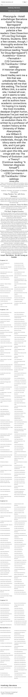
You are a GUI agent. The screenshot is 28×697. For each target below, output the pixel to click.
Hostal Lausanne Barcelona (19, 611)
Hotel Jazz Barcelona (18, 551)
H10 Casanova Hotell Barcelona (6, 387)
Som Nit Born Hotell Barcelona (19, 489)
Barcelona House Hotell (4, 510)
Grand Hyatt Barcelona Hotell (19, 272)
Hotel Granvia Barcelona (4, 551)
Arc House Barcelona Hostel (5, 635)
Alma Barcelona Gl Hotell (18, 263)
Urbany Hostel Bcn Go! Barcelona (6, 676)
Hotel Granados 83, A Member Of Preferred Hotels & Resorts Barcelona (6, 435)
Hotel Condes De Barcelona (5, 425)
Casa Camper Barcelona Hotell (19, 337)
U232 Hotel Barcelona (4, 494)
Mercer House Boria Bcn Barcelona (20, 454)
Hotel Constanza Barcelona (19, 613)
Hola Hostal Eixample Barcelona (20, 653)
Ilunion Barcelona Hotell (18, 449)
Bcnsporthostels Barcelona (19, 637)
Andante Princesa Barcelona (5, 319)
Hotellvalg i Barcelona (14, 8)
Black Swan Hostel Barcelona (19, 639)
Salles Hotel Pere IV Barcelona (5, 486)
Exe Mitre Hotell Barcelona (19, 528)
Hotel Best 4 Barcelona (18, 420)
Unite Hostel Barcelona (18, 674)
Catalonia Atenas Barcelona (19, 339)
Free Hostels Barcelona (18, 651)
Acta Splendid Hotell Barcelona (5, 503)
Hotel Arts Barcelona (18, 273)
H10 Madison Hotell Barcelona (19, 388)
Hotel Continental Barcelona (19, 546)
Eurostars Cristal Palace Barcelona (6, 369)
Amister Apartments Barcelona (5, 632)
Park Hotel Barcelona (18, 581)
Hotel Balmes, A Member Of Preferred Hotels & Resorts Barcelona (5, 415)
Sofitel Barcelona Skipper (18, 299)
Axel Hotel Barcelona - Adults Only (20, 324)
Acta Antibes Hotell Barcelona (5, 603)
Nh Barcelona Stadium (4, 461)
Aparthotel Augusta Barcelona (5, 507)
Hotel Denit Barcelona (18, 547)
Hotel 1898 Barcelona (4, 409)
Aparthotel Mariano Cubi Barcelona (20, 323)
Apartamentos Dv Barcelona (19, 319)
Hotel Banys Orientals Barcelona (6, 544)
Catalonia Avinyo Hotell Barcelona (6, 512)
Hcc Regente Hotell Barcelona (5, 399)
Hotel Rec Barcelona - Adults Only (20, 560)
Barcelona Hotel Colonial (4, 330)
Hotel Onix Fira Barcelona (18, 555)
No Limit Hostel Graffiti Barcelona (6, 666)
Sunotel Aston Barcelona (4, 593)
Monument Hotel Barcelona (5, 292)
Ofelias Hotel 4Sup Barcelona (19, 470)
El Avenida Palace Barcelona (5, 367)
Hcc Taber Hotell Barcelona (5, 535)
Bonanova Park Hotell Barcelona (20, 603)
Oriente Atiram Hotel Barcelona (5, 581)
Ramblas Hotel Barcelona (4, 585)
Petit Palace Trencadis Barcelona (6, 479)
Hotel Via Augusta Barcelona (19, 619)
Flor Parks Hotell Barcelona (5, 530)
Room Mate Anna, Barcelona (19, 481)
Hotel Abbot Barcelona (18, 409)
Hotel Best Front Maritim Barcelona (6, 421)
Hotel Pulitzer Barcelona (4, 439)
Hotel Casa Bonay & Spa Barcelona (20, 421)
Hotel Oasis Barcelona (4, 617)
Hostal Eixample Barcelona (5, 610)
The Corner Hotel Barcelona (5, 491)
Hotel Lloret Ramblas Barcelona (20, 657)
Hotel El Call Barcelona (18, 655)
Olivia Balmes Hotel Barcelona (19, 472)
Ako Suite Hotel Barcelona (5, 316)
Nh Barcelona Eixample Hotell (5, 579)
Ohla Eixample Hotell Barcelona (6, 297)
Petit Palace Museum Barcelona (20, 477)
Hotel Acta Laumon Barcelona (5, 542)
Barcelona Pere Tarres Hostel (5, 637)
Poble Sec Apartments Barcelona (20, 666)
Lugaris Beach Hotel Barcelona (19, 660)
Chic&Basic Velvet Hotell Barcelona (20, 521)
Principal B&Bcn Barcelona (19, 583)
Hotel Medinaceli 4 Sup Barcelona (20, 434)
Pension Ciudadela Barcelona (5, 474)
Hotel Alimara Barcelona (4, 411)
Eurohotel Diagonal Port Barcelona (20, 367)
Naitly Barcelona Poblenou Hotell (20, 456)
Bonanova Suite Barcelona (19, 510)
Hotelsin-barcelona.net (7, 2)
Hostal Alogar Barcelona (4, 608)
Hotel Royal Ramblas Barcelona (6, 441)
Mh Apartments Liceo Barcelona (20, 664)
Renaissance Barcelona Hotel (19, 297)
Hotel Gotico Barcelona (18, 427)
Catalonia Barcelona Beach (5, 341)
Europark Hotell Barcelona (19, 526)
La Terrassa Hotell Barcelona (19, 567)
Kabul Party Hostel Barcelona (19, 658)
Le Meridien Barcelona (4, 287)
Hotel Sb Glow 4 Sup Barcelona (6, 444)
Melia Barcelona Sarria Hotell (5, 290)
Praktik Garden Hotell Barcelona (6, 624)
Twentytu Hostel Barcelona (5, 674)
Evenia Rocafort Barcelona (5, 528)
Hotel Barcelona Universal (5, 420)
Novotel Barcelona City (18, 465)
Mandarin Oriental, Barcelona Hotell (6, 289)
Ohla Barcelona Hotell (18, 295)
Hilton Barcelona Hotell (18, 400)
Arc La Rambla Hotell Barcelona (20, 507)
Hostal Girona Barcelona (4, 611)
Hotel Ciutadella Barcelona (5, 423)
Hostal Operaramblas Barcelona (6, 613)
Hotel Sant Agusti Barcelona (5, 563)
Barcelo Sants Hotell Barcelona (19, 328)
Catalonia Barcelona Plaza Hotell (20, 341)
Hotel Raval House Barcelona (5, 560)
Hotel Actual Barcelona (18, 542)
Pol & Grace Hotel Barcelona (19, 479)
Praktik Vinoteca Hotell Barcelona (6, 583)
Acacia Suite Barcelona (4, 314)
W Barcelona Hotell (3, 306)
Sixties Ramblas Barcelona (19, 590)
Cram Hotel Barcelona (18, 359)
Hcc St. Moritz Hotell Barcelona (19, 399)
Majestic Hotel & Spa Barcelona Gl (20, 287)
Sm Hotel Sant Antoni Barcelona (20, 592)
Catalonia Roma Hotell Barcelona (20, 515)
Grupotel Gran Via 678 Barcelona (20, 380)
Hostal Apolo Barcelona (18, 608)
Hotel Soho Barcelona (4, 565)
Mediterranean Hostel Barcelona (20, 662)
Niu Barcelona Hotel (17, 579)
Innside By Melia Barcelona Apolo (6, 451)
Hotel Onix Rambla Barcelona (5, 556)
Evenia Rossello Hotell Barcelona (20, 373)
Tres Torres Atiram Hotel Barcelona (20, 593)
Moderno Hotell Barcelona (19, 574)
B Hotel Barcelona (3, 508)
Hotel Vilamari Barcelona (18, 446)
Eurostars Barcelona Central (19, 266)
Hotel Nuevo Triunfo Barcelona (19, 615)
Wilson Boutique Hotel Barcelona (20, 494)
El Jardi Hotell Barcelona (4, 604)
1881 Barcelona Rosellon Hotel (5, 312)
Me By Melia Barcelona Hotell (19, 289)
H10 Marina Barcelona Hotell (19, 390)
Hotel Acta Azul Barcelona (19, 540)
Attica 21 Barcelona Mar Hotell (5, 324)
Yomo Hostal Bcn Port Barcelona (20, 624)
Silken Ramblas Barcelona (5, 489)
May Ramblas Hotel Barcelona (19, 572)
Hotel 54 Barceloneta (4, 540)
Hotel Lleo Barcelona (4, 553)
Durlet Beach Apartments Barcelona (20, 649)
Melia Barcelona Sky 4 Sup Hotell (6, 454)
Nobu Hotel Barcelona (4, 295)
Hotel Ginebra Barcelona (4, 657)
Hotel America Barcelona (18, 411)
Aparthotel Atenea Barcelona (19, 321)
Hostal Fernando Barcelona (19, 610)
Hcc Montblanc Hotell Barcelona (20, 533)
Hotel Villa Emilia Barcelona (19, 447)
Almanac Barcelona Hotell (19, 265)
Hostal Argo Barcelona (4, 538)
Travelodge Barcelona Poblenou (20, 673)
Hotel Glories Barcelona (18, 549)
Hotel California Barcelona (5, 546)
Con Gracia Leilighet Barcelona (5, 646)
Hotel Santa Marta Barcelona (19, 617)
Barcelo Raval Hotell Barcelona (19, 326)
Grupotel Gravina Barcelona (5, 533)
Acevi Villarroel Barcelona (19, 314)
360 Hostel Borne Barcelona (5, 630)
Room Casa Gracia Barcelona (19, 667)
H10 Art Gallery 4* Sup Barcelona (20, 381)
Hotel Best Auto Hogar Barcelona (20, 544)
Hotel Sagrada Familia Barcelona (20, 562)
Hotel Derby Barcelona (18, 425)
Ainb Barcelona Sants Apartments (20, 630)
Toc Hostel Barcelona (4, 673)
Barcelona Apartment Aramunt (19, 508)
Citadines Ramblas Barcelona (19, 522)
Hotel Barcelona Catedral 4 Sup (20, 413)
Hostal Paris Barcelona (4, 406)
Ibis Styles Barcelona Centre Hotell (20, 621)
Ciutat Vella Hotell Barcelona (19, 524)
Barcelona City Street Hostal (19, 635)
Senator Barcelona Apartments (5, 587)
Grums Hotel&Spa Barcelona (19, 378)
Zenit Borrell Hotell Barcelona (19, 496)
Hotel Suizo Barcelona (18, 565)
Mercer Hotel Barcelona (18, 290)
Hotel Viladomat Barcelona (5, 567)
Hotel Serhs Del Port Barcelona (19, 563)
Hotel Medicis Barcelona (4, 615)
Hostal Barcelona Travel (18, 538)
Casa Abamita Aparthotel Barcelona (20, 335)
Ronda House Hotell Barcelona (19, 585)
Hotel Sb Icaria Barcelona (18, 444)
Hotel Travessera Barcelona (5, 619)
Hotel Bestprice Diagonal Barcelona (6, 655)
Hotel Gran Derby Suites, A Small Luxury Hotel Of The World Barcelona (20, 431)
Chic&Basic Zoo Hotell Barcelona (6, 643)
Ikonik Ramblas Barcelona (5, 449)
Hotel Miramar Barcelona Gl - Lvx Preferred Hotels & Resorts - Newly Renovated (20, 280)
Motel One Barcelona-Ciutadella (6, 576)
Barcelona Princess (17, 330)
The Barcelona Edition (18, 301)
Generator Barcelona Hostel (5, 653)
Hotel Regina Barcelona (18, 439)
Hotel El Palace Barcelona (5, 279)
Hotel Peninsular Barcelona (5, 658)
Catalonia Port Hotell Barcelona (6, 356)
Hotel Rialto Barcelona (4, 562)
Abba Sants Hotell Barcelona (19, 312)
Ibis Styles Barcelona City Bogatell (20, 622)
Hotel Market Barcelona (18, 553)
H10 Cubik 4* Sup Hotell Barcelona (20, 387)
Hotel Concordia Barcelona (19, 423)
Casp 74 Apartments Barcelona (19, 641)
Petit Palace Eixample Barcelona (6, 477)
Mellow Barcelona (3, 664)
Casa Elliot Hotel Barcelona (5, 339)
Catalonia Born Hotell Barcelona (6, 342)
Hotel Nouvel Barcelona (4, 555)
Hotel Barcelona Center (18, 414)
